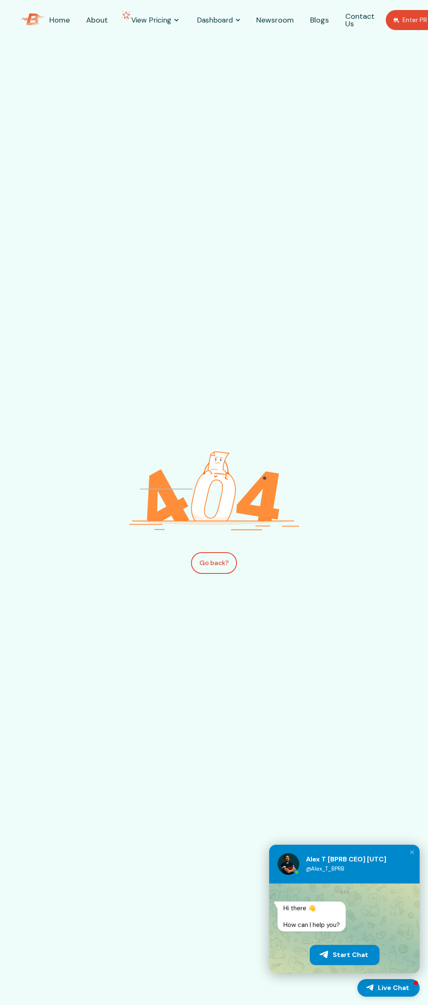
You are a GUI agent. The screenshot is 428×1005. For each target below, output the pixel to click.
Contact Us (359, 20)
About (97, 20)
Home (59, 20)
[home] (32, 20)
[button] (151, 20)
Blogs (319, 20)
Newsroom (275, 20)
